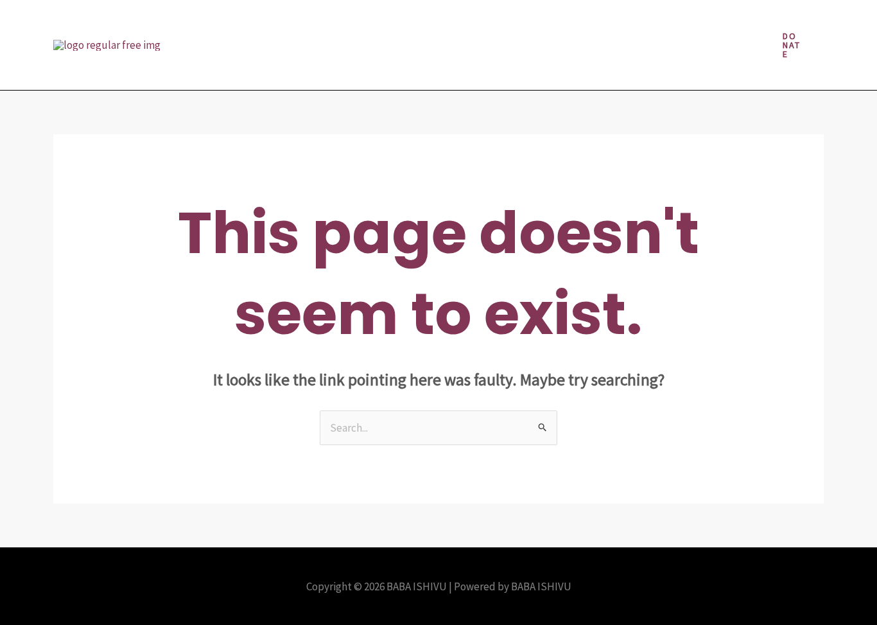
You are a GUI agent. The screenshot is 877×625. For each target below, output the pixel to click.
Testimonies (337, 67)
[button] (792, 45)
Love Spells (552, 22)
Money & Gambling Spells (659, 22)
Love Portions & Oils (458, 22)
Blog (317, 22)
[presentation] (384, 22)
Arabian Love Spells (240, 22)
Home (364, 22)
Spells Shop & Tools (241, 67)
